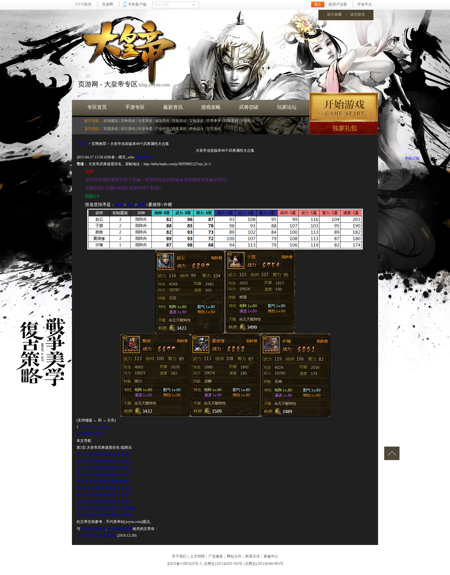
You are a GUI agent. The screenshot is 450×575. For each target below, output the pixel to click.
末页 (106, 427)
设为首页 (357, 14)
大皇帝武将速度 (93, 529)
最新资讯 (173, 107)
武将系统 (230, 121)
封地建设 (110, 121)
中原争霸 (145, 129)
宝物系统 (196, 121)
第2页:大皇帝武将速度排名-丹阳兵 (104, 488)
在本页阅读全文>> (92, 434)
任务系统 (179, 129)
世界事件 (213, 121)
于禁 (130, 204)
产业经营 (162, 129)
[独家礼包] (343, 128)
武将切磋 (249, 107)
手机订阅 (412, 158)
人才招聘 (197, 556)
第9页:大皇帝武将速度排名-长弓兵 (104, 474)
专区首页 (97, 107)
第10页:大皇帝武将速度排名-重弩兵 (105, 515)
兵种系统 (128, 121)
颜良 (141, 204)
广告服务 (215, 556)
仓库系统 (145, 121)
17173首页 (83, 4)
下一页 (95, 427)
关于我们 (179, 556)
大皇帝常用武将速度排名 (97, 535)
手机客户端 (137, 4)
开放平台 (364, 4)
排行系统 (128, 129)
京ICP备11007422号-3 (184, 564)
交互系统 (213, 129)
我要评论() (143, 157)
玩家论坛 (287, 107)
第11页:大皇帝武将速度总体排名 (103, 481)
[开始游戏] (343, 107)
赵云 (119, 204)
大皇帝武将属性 (120, 529)
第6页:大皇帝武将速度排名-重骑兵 (104, 501)
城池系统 (162, 121)
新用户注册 (337, 4)
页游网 (107, 4)
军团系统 (110, 129)
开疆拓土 (248, 121)
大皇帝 (82, 144)
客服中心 (271, 556)
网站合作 (234, 556)
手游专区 (135, 107)
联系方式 (252, 556)
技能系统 (179, 121)
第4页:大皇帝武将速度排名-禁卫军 (104, 495)
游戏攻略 (211, 107)
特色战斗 (196, 129)
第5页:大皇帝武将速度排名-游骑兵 (104, 461)
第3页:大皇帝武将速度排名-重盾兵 (104, 454)
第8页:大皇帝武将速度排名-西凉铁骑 (106, 508)
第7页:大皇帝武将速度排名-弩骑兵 (104, 468)
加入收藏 (334, 14)
